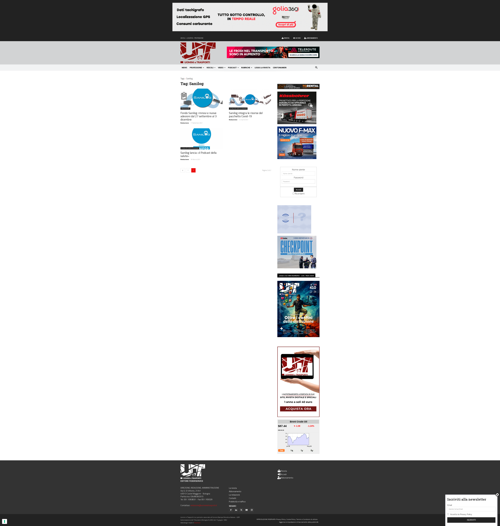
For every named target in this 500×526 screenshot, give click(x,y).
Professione (185, 108)
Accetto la (461, 514)
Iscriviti (471, 520)
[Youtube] (246, 510)
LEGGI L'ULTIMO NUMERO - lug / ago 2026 (296, 275)
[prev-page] (182, 170)
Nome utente (298, 169)
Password (298, 177)
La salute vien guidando (238, 108)
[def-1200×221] (250, 30)
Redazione (184, 123)
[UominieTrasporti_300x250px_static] (296, 123)
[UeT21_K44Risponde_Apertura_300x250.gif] (294, 232)
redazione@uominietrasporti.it (203, 505)
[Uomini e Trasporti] (203, 52)
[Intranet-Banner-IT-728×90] (273, 57)
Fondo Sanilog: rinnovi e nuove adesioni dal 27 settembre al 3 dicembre (198, 116)
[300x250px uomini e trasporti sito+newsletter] (296, 158)
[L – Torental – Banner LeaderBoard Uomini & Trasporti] (298, 88)
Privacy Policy (466, 514)
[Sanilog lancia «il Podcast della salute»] (201, 138)
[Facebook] (231, 510)
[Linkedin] (236, 510)
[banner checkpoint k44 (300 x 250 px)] (296, 267)
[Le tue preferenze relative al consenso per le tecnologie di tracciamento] (4, 521)
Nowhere (197, 522)
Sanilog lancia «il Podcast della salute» (198, 154)
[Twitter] (241, 510)
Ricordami (299, 193)
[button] (316, 67)
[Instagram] (252, 510)
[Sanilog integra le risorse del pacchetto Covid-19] (250, 99)
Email (449, 505)
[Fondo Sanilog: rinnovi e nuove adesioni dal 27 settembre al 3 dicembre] (201, 99)
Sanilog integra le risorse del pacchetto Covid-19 (246, 114)
